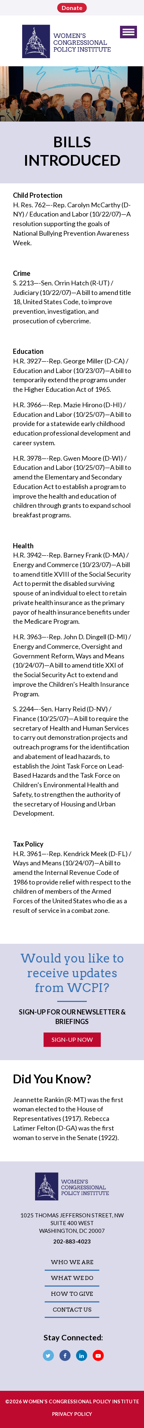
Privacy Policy (72, 1414)
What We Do (72, 1278)
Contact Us (72, 1309)
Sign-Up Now (72, 1039)
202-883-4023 (72, 1241)
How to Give (72, 1294)
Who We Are (72, 1262)
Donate (72, 7)
